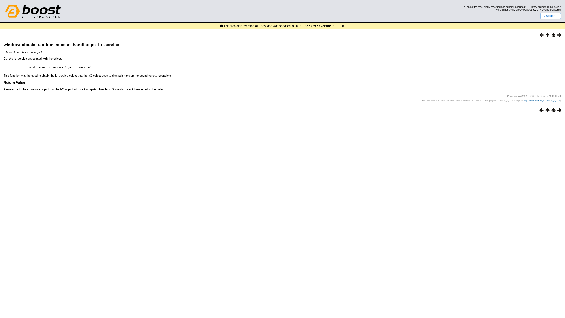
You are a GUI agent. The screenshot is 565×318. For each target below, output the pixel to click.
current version (320, 26)
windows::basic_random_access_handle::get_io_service (61, 44)
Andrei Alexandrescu (524, 9)
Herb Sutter (502, 9)
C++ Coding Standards (549, 9)
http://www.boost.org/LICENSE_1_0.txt (542, 100)
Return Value (14, 83)
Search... (552, 15)
